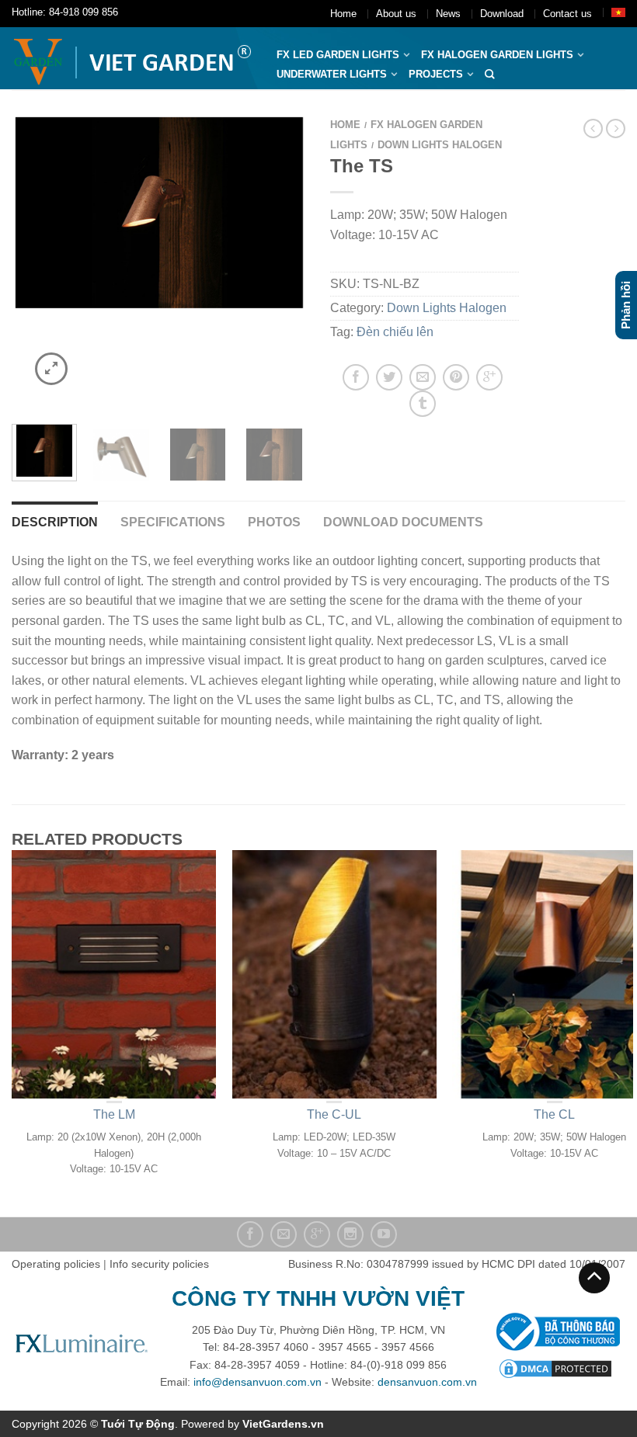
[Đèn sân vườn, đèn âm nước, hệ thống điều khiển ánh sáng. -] (132, 58)
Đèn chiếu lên (395, 331)
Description (55, 522)
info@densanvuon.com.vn (257, 1382)
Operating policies (56, 1264)
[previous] (27, 260)
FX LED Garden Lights (338, 55)
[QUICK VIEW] (114, 974)
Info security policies (159, 1264)
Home (343, 13)
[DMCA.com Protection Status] (555, 1368)
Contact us (567, 13)
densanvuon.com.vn (427, 1382)
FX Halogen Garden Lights (497, 55)
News (448, 13)
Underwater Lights (332, 74)
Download (502, 13)
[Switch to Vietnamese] (618, 12)
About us (396, 13)
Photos (274, 522)
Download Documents (403, 522)
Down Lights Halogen (440, 145)
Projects (436, 74)
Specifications (172, 522)
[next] (292, 260)
